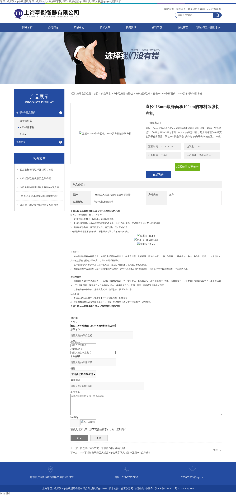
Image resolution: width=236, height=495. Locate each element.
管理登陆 (139, 488)
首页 (95, 93)
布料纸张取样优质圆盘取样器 (35, 178)
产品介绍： (79, 184)
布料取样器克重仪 (25, 112)
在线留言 (181, 9)
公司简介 (53, 27)
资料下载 (157, 27)
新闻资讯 (131, 27)
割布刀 (23, 134)
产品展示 (106, 93)
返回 (215, 450)
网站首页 (169, 9)
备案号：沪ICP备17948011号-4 (162, 488)
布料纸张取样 (27, 127)
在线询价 (158, 174)
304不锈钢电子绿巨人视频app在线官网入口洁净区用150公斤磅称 (115, 452)
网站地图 (5, 493)
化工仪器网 (127, 488)
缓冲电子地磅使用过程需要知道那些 (39, 204)
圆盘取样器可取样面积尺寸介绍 (37, 169)
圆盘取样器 (26, 120)
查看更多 (21, 142)
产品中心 (79, 27)
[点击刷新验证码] (88, 422)
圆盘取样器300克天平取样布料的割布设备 (102, 448)
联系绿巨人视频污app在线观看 (204, 9)
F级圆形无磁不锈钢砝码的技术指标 (39, 196)
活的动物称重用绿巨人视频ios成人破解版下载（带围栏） (41, 187)
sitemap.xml (187, 488)
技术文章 (105, 27)
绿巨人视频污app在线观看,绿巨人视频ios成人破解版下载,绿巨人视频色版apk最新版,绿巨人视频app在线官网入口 (60, 1)
